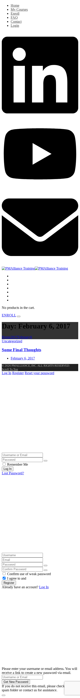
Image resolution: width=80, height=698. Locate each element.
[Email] (40, 264)
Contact (16, 21)
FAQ (14, 17)
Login (15, 25)
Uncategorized (12, 341)
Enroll (15, 13)
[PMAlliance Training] (35, 268)
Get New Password (16, 682)
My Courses (19, 9)
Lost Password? (13, 473)
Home (15, 5)
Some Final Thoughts (21, 349)
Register (18, 373)
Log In (6, 373)
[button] (15, 300)
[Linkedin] (40, 118)
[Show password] (45, 460)
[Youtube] (40, 187)
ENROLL (9, 315)
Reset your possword (39, 373)
